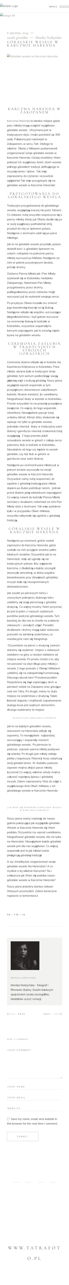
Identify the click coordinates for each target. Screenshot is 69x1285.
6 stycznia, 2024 (18, 33)
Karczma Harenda (18, 121)
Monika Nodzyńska (48, 37)
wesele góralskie (17, 37)
